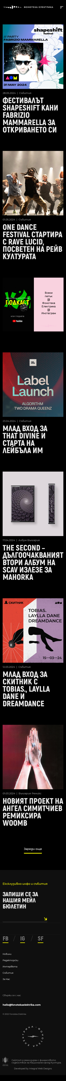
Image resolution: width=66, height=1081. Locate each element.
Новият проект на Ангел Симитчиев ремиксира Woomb (33, 812)
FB (5, 938)
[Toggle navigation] (61, 7)
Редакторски (10, 960)
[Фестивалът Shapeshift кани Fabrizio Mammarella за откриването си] (33, 56)
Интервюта (10, 966)
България (33, 540)
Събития (25, 93)
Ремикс (36, 793)
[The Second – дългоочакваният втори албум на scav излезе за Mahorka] (33, 503)
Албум (22, 540)
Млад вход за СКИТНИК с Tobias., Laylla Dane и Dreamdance (26, 689)
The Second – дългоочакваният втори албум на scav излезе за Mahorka (33, 562)
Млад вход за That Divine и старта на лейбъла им (25, 440)
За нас (6, 979)
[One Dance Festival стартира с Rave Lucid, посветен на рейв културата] (33, 183)
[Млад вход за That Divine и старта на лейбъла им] (33, 384)
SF (40, 938)
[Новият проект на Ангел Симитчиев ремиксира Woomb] (33, 756)
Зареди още (33, 849)
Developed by (21, 1068)
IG (22, 938)
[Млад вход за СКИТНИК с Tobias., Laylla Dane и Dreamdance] (33, 630)
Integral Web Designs (40, 1068)
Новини (7, 954)
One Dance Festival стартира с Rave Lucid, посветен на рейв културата (32, 242)
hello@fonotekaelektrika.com (22, 1004)
